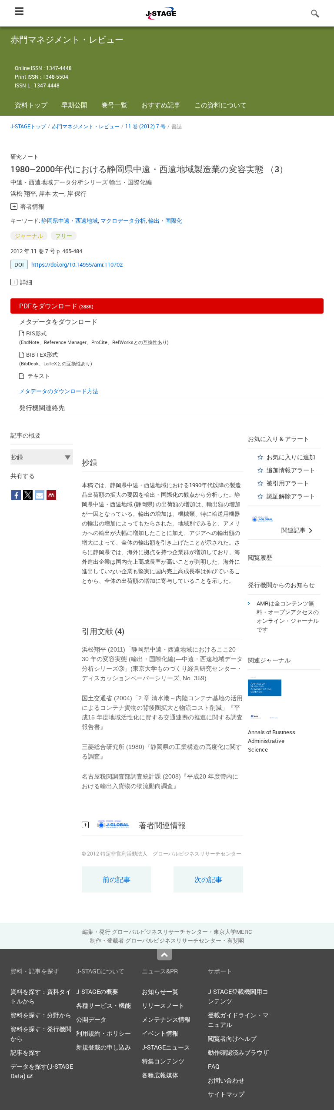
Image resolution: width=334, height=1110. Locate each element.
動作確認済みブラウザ (238, 1052)
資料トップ (31, 104)
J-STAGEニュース (166, 1047)
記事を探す (25, 1052)
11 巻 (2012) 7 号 (145, 126)
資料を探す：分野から (40, 1015)
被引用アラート (288, 483)
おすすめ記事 (160, 104)
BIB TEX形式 (42, 354)
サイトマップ (226, 1094)
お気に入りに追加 (291, 457)
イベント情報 (160, 1033)
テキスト (38, 376)
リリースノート (163, 1005)
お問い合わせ (226, 1080)
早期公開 (74, 104)
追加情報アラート (291, 470)
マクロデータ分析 (123, 220)
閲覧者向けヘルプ (232, 1038)
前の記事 (116, 879)
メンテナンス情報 (166, 1019)
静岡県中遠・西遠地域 (69, 220)
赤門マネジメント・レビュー (86, 126)
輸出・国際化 (165, 220)
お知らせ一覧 (160, 991)
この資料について (220, 104)
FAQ (214, 1066)
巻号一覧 (114, 104)
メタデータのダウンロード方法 (58, 391)
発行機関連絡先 (42, 407)
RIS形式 (36, 333)
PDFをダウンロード (56, 305)
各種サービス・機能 (103, 1005)
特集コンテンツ (163, 1061)
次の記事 (208, 879)
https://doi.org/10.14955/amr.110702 (77, 264)
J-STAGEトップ (28, 126)
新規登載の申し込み (103, 1047)
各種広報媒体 (160, 1075)
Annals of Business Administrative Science (271, 740)
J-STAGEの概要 (97, 991)
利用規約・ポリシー (103, 1033)
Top (164, 954)
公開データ (91, 1019)
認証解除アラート (291, 496)
